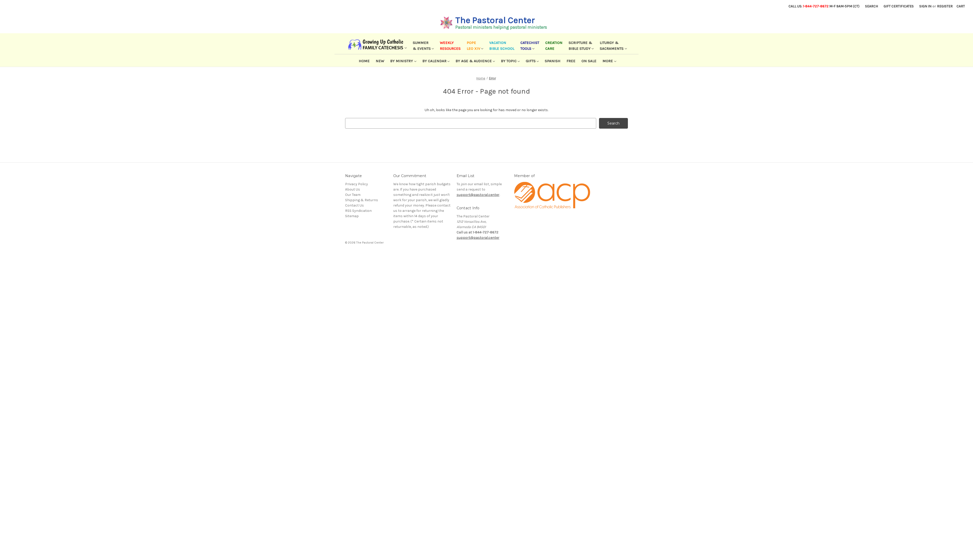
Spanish (552, 61)
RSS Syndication (358, 211)
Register (945, 6)
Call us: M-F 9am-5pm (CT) (824, 6)
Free (571, 61)
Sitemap (352, 216)
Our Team (353, 195)
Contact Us (354, 205)
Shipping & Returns (361, 200)
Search (871, 6)
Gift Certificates (899, 6)
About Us (352, 189)
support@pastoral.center (478, 195)
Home (364, 61)
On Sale (589, 61)
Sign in (925, 6)
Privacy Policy (356, 184)
